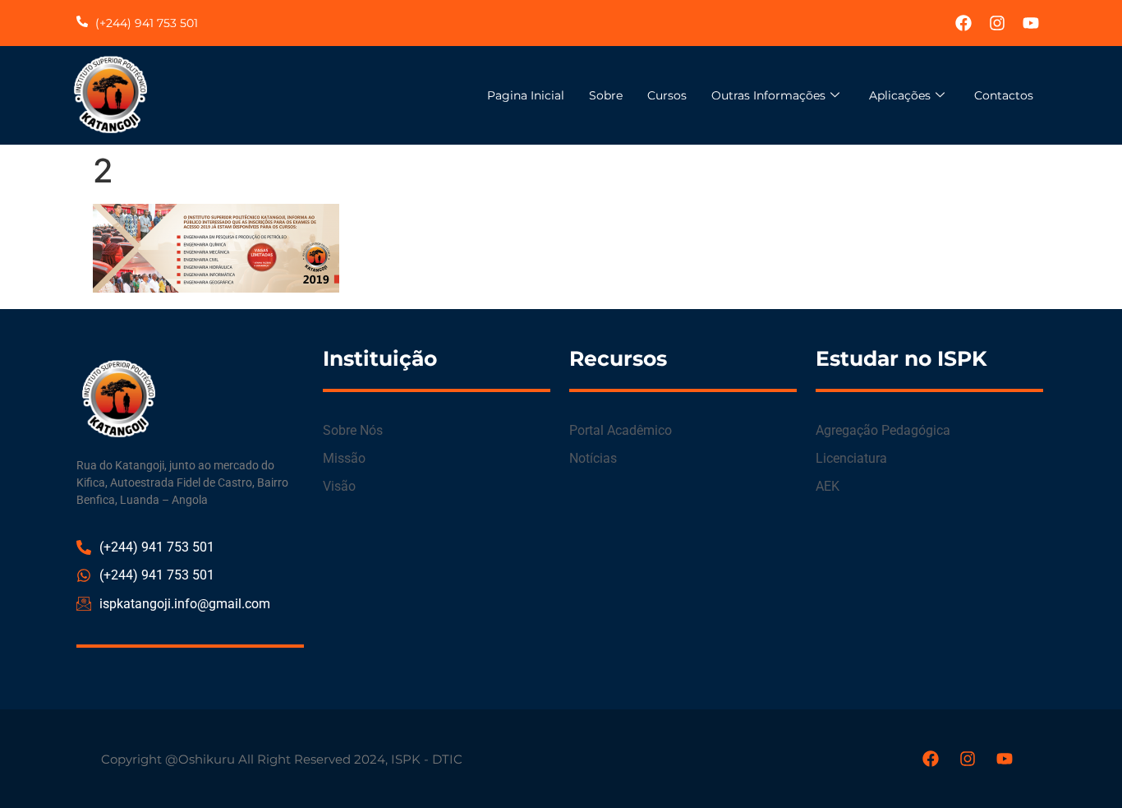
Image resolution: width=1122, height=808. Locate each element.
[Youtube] (1031, 23)
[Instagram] (997, 23)
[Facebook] (963, 23)
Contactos (1003, 95)
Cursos (667, 95)
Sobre (606, 95)
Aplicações (900, 95)
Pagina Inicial (525, 95)
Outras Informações (768, 95)
